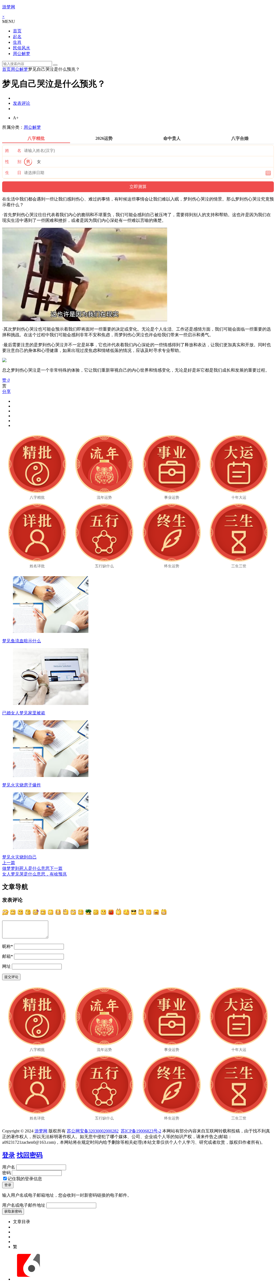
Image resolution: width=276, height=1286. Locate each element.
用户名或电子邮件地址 (23, 1205)
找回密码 (30, 1155)
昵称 (7, 946)
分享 (6, 391)
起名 (17, 36)
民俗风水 (21, 48)
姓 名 (13, 150)
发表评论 (21, 103)
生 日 (13, 173)
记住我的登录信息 (25, 1178)
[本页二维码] (28, 1279)
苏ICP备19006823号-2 (141, 1131)
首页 (17, 31)
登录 (8, 1155)
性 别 (13, 162)
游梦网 (8, 7)
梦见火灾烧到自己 (19, 857)
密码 (6, 1172)
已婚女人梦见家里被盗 (23, 713)
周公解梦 (21, 53)
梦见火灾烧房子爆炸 (21, 785)
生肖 (17, 42)
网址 (6, 966)
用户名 (8, 1167)
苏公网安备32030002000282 (93, 1131)
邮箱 (7, 956)
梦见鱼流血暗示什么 (21, 641)
